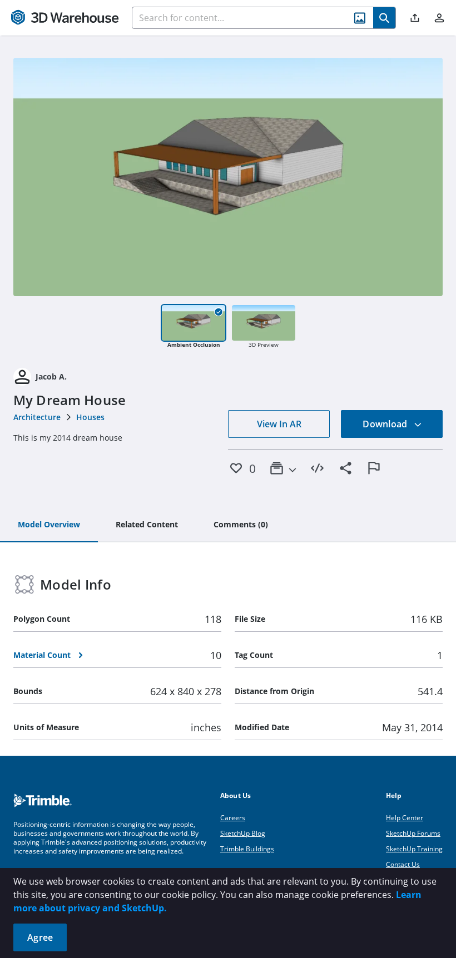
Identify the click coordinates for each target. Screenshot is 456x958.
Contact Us (403, 864)
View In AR (279, 424)
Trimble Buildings (247, 849)
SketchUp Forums (413, 833)
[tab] (49, 525)
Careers (232, 817)
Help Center (404, 817)
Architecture (37, 417)
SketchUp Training (414, 849)
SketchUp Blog (242, 833)
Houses (90, 417)
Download (386, 424)
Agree (40, 937)
